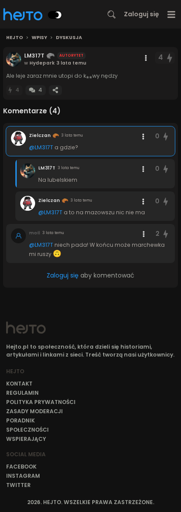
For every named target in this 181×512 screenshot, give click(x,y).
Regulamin (22, 393)
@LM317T (41, 147)
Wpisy (39, 38)
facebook (21, 466)
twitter (18, 485)
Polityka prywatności (41, 402)
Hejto (14, 38)
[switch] (55, 15)
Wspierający (26, 439)
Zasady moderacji (34, 411)
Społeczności (27, 429)
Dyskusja (69, 38)
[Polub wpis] (170, 58)
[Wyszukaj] (112, 14)
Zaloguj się (141, 14)
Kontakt (19, 383)
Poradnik (20, 420)
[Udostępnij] (55, 90)
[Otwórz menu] (171, 14)
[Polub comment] (165, 136)
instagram (23, 476)
